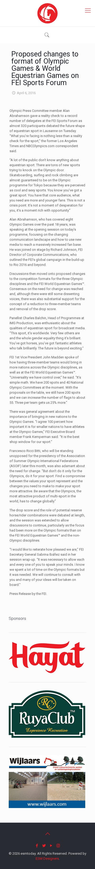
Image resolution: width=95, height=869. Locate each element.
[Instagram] (58, 845)
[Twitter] (44, 845)
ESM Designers (47, 859)
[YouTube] (51, 845)
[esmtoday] (47, 13)
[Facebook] (37, 845)
